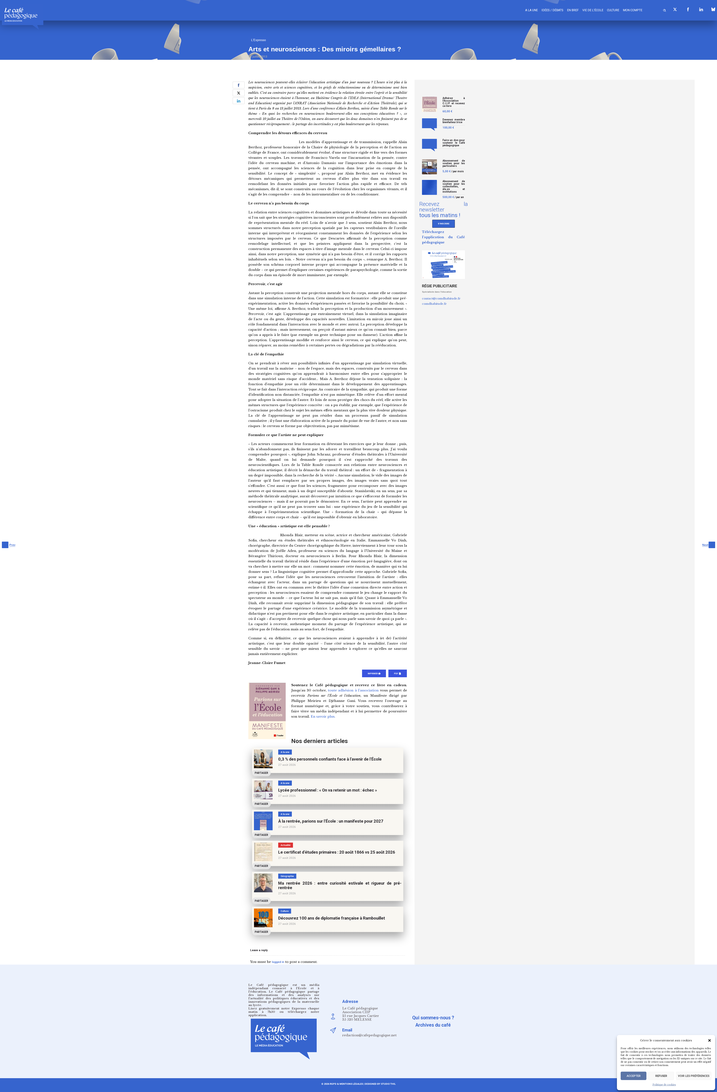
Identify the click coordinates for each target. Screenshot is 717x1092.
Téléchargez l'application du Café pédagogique (443, 237)
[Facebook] (688, 9)
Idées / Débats (552, 10)
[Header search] (664, 9)
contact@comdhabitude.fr (441, 298)
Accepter (634, 1076)
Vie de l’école (592, 10)
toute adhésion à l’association (353, 690)
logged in (278, 962)
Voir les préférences (693, 1076)
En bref (573, 10)
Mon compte (632, 10)
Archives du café (433, 1025)
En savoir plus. (323, 717)
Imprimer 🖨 (374, 673)
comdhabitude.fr (434, 303)
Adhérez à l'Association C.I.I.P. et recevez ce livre (454, 102)
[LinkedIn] (701, 9)
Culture (613, 10)
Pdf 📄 (397, 673)
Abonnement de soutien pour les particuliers (454, 163)
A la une (531, 10)
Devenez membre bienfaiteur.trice (454, 121)
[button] (709, 1040)
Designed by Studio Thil (380, 1083)
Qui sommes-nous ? (433, 1017)
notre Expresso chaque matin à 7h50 (283, 1010)
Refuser (661, 1076)
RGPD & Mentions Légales (346, 1083)
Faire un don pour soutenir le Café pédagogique (454, 143)
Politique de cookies (664, 1084)
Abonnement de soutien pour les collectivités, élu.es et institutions (454, 186)
